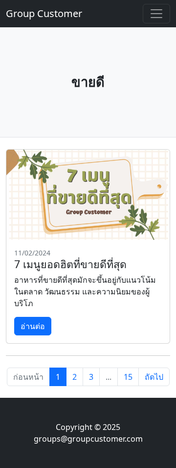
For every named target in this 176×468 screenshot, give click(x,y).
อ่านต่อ (33, 326)
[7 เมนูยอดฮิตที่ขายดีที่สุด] (88, 195)
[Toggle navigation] (156, 13)
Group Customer (44, 13)
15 (128, 376)
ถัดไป (154, 376)
